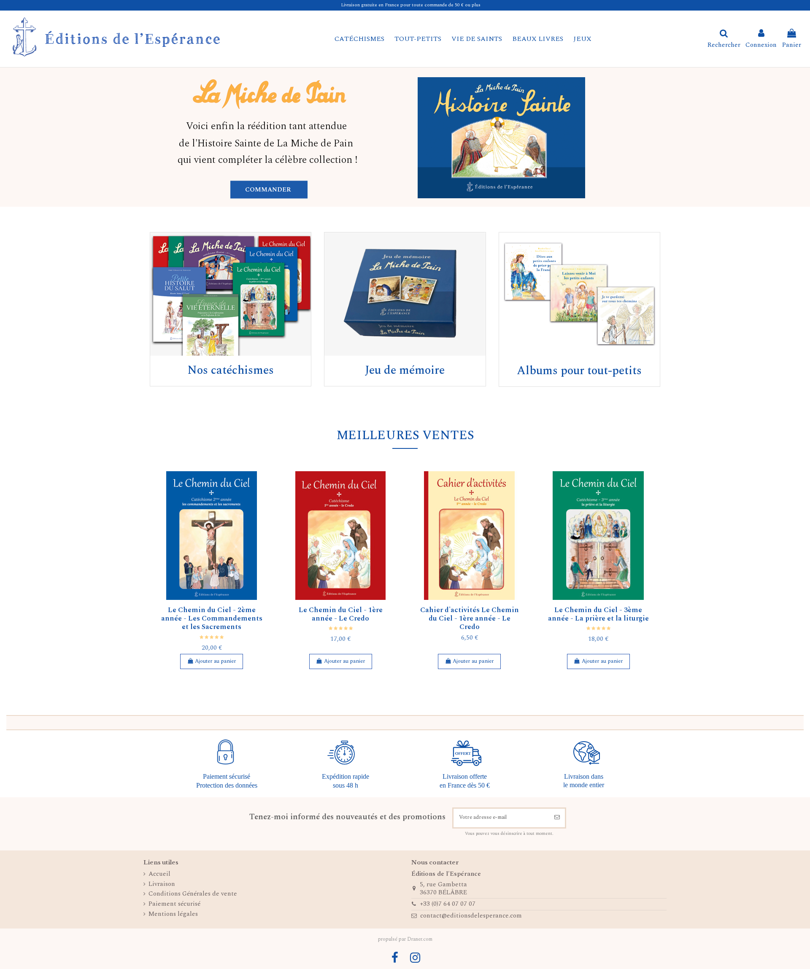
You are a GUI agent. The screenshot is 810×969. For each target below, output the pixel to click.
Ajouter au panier (215, 661)
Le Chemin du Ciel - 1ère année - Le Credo (341, 614)
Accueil (159, 874)
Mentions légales (173, 914)
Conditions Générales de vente (192, 894)
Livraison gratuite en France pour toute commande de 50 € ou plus (411, 4)
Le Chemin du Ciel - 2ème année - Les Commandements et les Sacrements (211, 619)
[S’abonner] (557, 818)
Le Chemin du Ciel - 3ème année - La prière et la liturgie (598, 614)
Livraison (161, 884)
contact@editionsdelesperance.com (471, 915)
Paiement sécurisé (174, 904)
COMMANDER (269, 188)
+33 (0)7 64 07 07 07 (447, 904)
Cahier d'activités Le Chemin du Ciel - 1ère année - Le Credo (469, 619)
